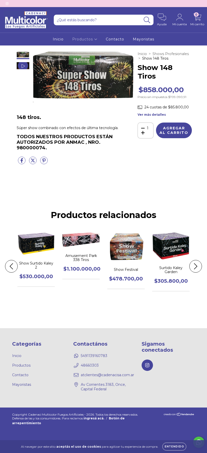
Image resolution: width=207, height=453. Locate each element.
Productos (83, 39)
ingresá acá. (94, 418)
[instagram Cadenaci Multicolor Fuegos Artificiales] (7, 3)
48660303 (90, 365)
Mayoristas (143, 39)
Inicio (58, 39)
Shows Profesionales (170, 54)
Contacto (115, 39)
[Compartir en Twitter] (33, 162)
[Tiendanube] (179, 415)
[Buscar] (147, 20)
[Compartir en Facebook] (22, 162)
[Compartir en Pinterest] (44, 162)
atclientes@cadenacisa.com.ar (107, 375)
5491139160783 (94, 355)
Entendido (174, 446)
